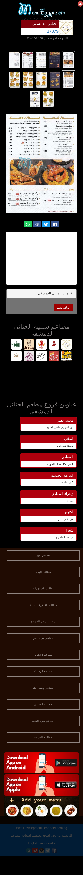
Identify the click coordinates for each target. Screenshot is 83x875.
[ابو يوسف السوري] (41, 345)
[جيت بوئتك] (29, 345)
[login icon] (80, 3)
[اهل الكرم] (29, 356)
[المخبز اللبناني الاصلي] (41, 356)
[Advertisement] (39, 258)
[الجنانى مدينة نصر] (67, 345)
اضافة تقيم (63, 307)
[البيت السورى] (16, 356)
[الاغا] (54, 345)
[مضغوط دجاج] (16, 345)
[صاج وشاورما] (67, 356)
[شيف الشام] (54, 356)
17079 (53, 31)
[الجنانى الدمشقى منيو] (68, 60)
